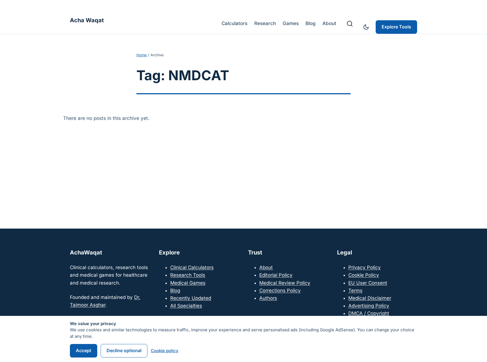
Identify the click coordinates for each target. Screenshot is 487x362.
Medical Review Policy (284, 283)
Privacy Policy (364, 267)
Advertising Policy (368, 306)
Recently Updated (190, 298)
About (266, 267)
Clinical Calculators (192, 267)
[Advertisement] (243, 168)
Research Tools (187, 275)
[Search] (350, 23)
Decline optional (124, 350)
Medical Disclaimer (369, 298)
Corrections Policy (280, 290)
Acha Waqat (87, 20)
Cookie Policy (363, 275)
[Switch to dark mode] (366, 27)
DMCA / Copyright (368, 313)
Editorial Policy (276, 275)
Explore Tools (396, 27)
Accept (83, 350)
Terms (355, 290)
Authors (268, 298)
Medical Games (187, 283)
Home (141, 55)
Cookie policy (164, 350)
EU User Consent (367, 283)
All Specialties (186, 306)
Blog (175, 290)
